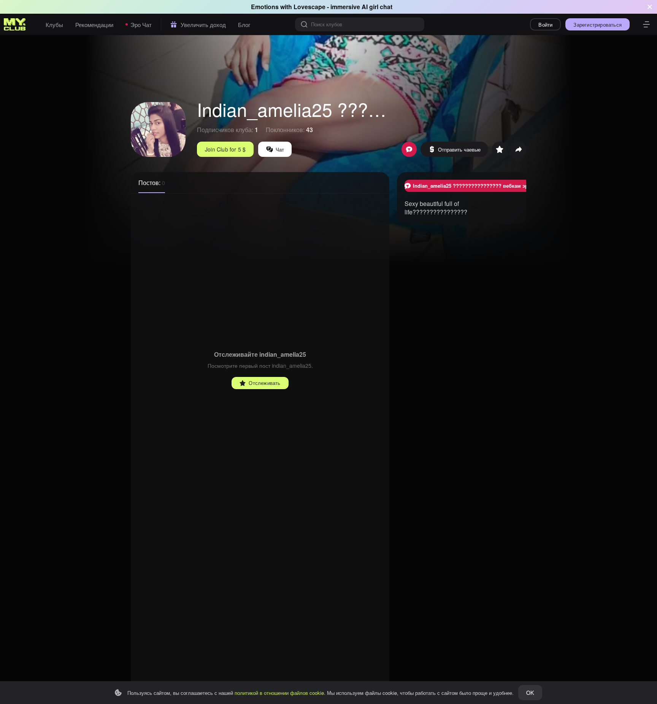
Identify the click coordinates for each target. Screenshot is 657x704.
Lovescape (309, 6)
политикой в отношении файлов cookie (279, 692)
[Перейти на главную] (15, 24)
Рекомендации (94, 25)
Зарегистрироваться (597, 24)
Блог (244, 25)
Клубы (54, 25)
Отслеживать (264, 382)
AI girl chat (377, 6)
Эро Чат (141, 25)
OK (530, 692)
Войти (545, 24)
